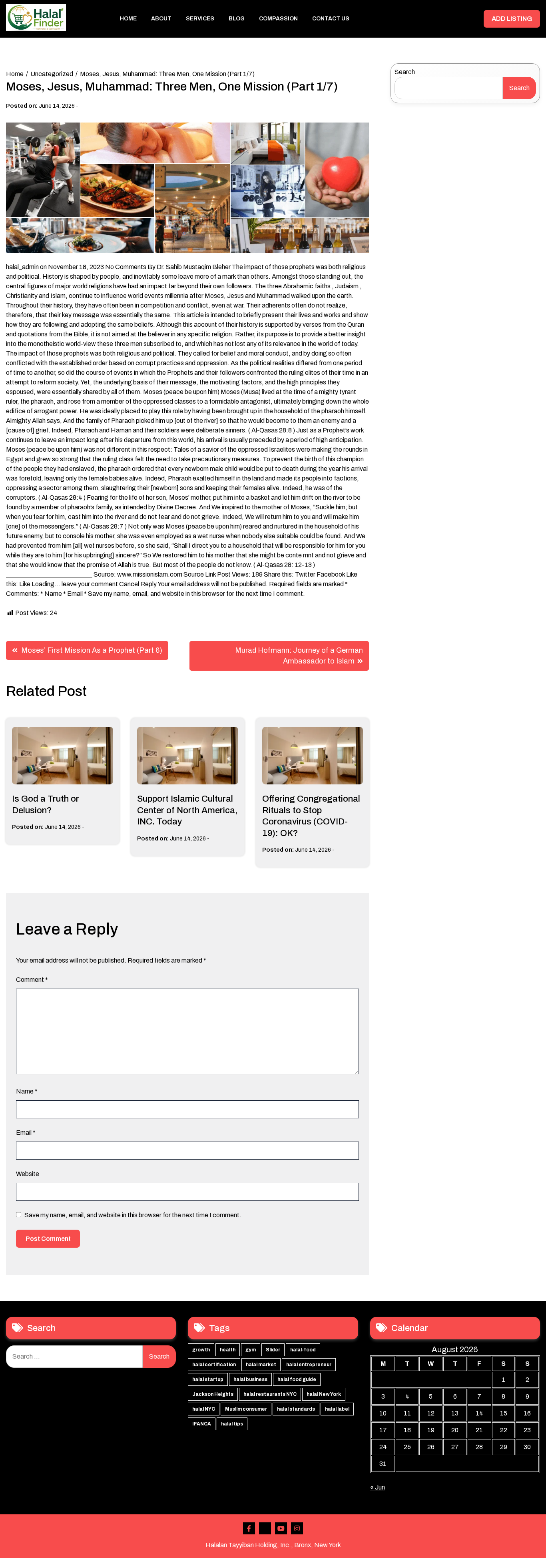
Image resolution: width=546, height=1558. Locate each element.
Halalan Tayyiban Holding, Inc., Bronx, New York (273, 1545)
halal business (250, 1379)
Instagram (297, 1528)
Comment (32, 979)
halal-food (303, 1350)
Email (26, 1132)
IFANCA (201, 1424)
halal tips (232, 1424)
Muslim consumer (246, 1409)
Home (128, 19)
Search (405, 71)
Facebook (249, 1528)
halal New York (324, 1394)
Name (27, 1091)
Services (200, 19)
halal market (261, 1364)
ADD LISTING (512, 18)
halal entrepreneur (308, 1364)
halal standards (296, 1409)
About (161, 19)
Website (27, 1173)
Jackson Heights (212, 1394)
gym (250, 1350)
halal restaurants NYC (270, 1394)
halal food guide (296, 1379)
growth (201, 1350)
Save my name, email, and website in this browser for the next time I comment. (132, 1215)
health (227, 1350)
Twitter (265, 1528)
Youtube (281, 1528)
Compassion (278, 19)
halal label (337, 1409)
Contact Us (330, 19)
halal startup (207, 1379)
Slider (273, 1350)
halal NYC (203, 1409)
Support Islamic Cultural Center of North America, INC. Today (187, 810)
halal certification (214, 1364)
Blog (237, 19)
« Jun (377, 1487)
